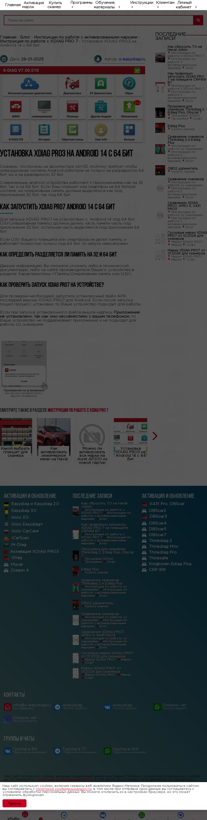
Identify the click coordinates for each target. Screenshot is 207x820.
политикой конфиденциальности (64, 789)
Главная (13, 5)
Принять (14, 803)
